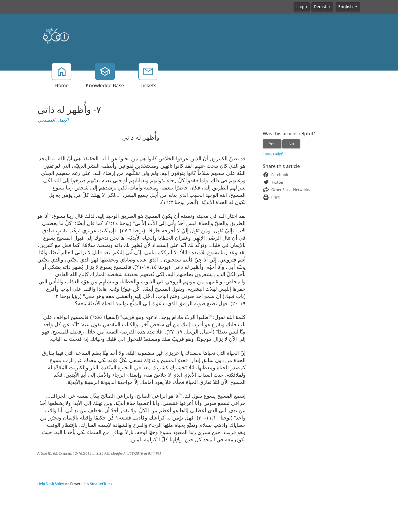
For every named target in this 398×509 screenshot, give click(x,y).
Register (322, 6)
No (291, 143)
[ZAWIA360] (55, 35)
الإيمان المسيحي (53, 120)
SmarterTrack (101, 484)
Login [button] (301, 6)
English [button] (346, 6)
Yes (272, 143)
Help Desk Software (53, 484)
